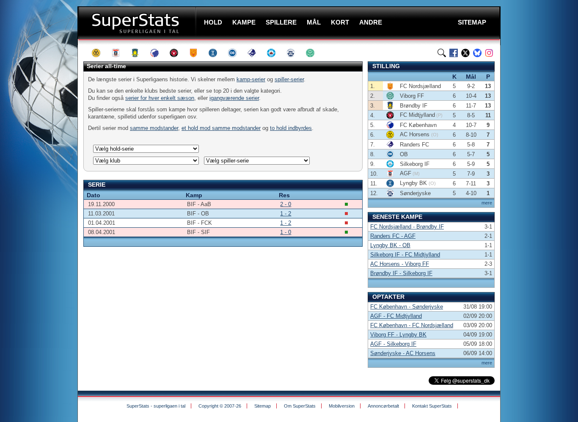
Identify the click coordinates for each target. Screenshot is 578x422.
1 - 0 (285, 232)
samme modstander (154, 128)
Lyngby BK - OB (390, 245)
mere (487, 202)
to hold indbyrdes (291, 128)
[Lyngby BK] (217, 53)
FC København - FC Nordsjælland (411, 325)
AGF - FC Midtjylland (396, 316)
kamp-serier (251, 79)
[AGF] (119, 53)
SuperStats (137, 22)
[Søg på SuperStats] (442, 53)
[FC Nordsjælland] (197, 53)
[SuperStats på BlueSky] (477, 53)
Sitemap (262, 405)
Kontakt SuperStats (432, 405)
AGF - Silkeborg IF (393, 344)
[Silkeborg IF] (275, 53)
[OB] (236, 53)
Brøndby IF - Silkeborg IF (401, 273)
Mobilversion (342, 405)
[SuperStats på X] (465, 53)
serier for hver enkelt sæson (159, 98)
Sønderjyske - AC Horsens (402, 353)
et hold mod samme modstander (221, 128)
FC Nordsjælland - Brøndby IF (407, 226)
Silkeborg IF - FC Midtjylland (405, 254)
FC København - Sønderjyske (406, 306)
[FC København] (158, 53)
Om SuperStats (300, 405)
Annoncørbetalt (383, 405)
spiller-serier (289, 79)
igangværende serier (234, 98)
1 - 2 (285, 213)
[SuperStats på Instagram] (489, 53)
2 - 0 (285, 204)
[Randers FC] (256, 53)
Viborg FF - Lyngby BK (398, 334)
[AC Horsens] (100, 53)
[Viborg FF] (314, 53)
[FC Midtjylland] (178, 53)
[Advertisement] (40, 167)
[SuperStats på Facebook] (453, 53)
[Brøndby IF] (139, 53)
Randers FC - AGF (393, 236)
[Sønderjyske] (294, 53)
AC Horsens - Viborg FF (399, 264)
